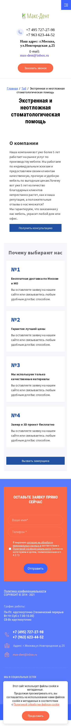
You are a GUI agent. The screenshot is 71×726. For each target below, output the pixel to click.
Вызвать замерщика (35, 461)
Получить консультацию (35, 228)
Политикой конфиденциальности (32, 548)
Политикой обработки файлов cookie (36, 704)
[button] (35, 68)
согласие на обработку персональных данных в (33, 544)
